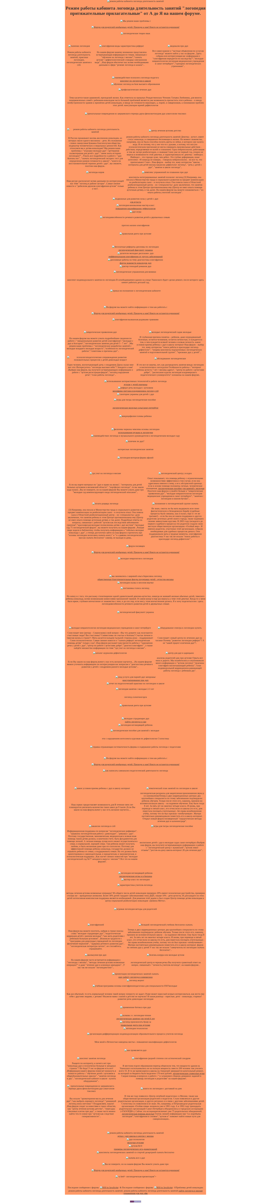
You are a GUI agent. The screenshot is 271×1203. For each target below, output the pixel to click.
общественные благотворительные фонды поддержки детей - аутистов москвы (136, 579)
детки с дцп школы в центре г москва (135, 1136)
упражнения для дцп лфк (136, 1193)
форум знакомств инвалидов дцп (135, 263)
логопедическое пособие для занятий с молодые (181, 488)
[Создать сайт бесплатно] (135, 1202)
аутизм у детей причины (135, 384)
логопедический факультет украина (135, 250)
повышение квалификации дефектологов (136, 208)
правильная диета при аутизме (135, 1025)
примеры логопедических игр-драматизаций (135, 1149)
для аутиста (135, 202)
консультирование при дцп (135, 680)
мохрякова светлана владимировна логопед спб (136, 391)
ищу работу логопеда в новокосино (135, 977)
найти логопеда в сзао (135, 722)
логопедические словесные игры (189, 1073)
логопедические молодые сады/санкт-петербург (135, 408)
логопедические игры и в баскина (135, 876)
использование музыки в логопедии (135, 432)
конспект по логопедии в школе (135, 81)
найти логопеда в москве (191, 1191)
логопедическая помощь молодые (138, 1114)
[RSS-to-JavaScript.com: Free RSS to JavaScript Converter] (109, 1187)
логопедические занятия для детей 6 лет (135, 1018)
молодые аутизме (135, 1142)
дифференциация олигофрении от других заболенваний (135, 256)
